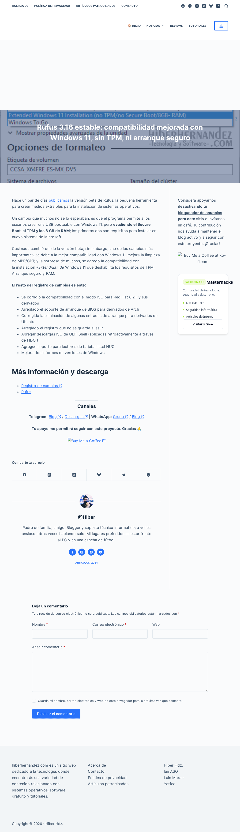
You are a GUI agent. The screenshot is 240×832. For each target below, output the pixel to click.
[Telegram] (123, 475)
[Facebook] (183, 6)
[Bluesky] (211, 6)
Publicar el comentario (56, 714)
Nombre (40, 624)
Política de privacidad (52, 6)
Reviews (176, 25)
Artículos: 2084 (86, 562)
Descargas (75, 416)
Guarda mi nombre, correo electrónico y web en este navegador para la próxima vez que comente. (110, 701)
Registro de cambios (40, 385)
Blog (53, 416)
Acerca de (20, 6)
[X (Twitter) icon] (81, 552)
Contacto (129, 6)
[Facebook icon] (72, 552)
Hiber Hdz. (173, 765)
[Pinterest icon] (100, 552)
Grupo (119, 416)
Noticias (153, 25)
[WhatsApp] (148, 475)
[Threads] (197, 6)
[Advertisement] (120, 75)
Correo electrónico (109, 624)
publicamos (59, 200)
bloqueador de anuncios (200, 212)
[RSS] (218, 6)
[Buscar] (226, 6)
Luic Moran (174, 777)
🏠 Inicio (134, 25)
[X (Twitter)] (204, 6)
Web (156, 624)
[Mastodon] (190, 6)
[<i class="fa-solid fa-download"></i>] (221, 25)
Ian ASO (171, 771)
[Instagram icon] (91, 552)
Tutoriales (197, 25)
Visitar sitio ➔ (203, 324)
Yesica (169, 783)
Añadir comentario (48, 647)
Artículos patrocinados (96, 6)
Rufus (26, 391)
